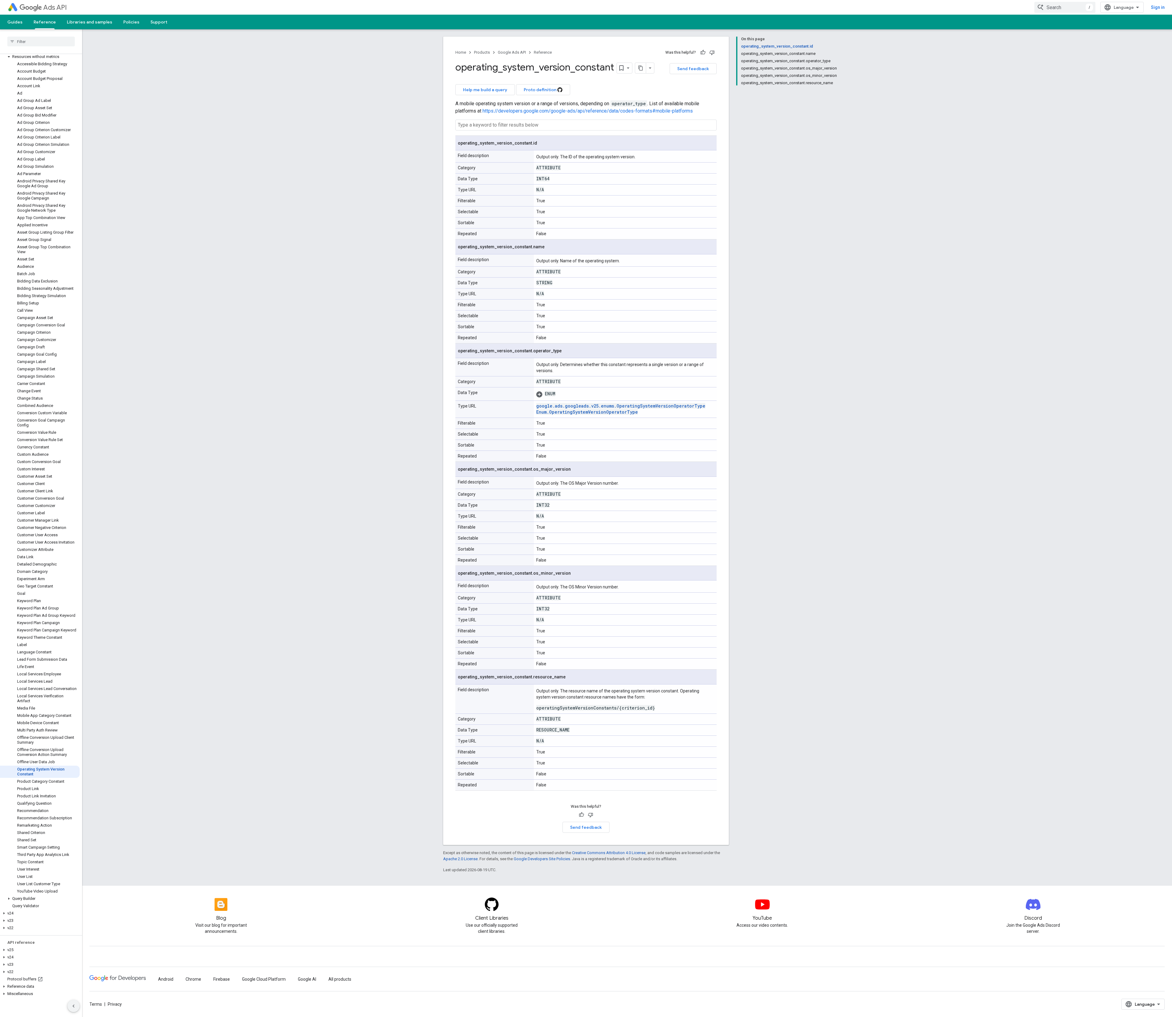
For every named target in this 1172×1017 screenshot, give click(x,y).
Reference (45, 22)
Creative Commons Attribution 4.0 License (609, 852)
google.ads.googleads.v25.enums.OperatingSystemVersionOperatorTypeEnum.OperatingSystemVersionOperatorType (620, 409)
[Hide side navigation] (73, 1006)
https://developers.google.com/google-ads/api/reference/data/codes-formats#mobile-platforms (588, 111)
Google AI (307, 979)
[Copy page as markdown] (640, 68)
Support (158, 22)
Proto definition (540, 89)
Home (460, 52)
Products (482, 52)
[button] (40, 56)
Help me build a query (485, 89)
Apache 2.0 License (460, 859)
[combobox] (1064, 7)
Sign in (1158, 7)
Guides (15, 22)
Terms (95, 1004)
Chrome (193, 979)
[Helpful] (702, 52)
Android (165, 979)
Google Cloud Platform (264, 979)
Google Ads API (512, 52)
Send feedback (693, 68)
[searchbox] (41, 41)
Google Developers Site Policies (542, 859)
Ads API (55, 7)
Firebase (221, 979)
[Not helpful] (712, 52)
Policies (131, 22)
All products (339, 979)
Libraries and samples (89, 22)
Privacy (115, 1004)
